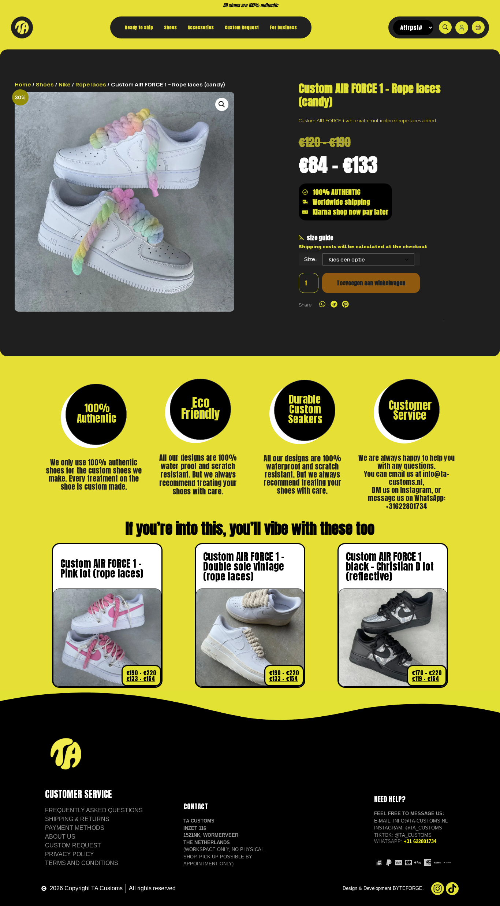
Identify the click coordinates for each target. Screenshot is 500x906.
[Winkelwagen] (478, 27)
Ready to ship (139, 27)
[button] (221, 104)
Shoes (170, 27)
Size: (310, 259)
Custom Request (242, 27)
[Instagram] (437, 888)
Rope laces (90, 84)
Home (23, 84)
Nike (65, 84)
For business (283, 27)
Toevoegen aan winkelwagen (371, 283)
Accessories (201, 27)
